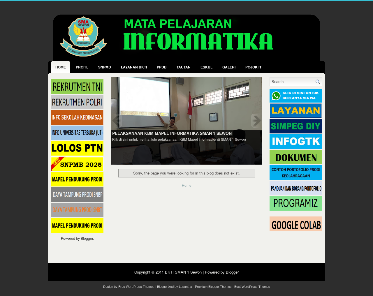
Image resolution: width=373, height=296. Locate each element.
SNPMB (104, 67)
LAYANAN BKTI (134, 67)
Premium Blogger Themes (213, 286)
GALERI (228, 67)
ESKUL (206, 67)
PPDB (162, 67)
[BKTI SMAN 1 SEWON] (186, 120)
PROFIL (82, 67)
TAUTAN (184, 67)
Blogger (87, 238)
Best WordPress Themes (252, 286)
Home (60, 67)
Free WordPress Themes (136, 286)
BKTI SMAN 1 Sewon (183, 272)
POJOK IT (253, 67)
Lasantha (185, 286)
